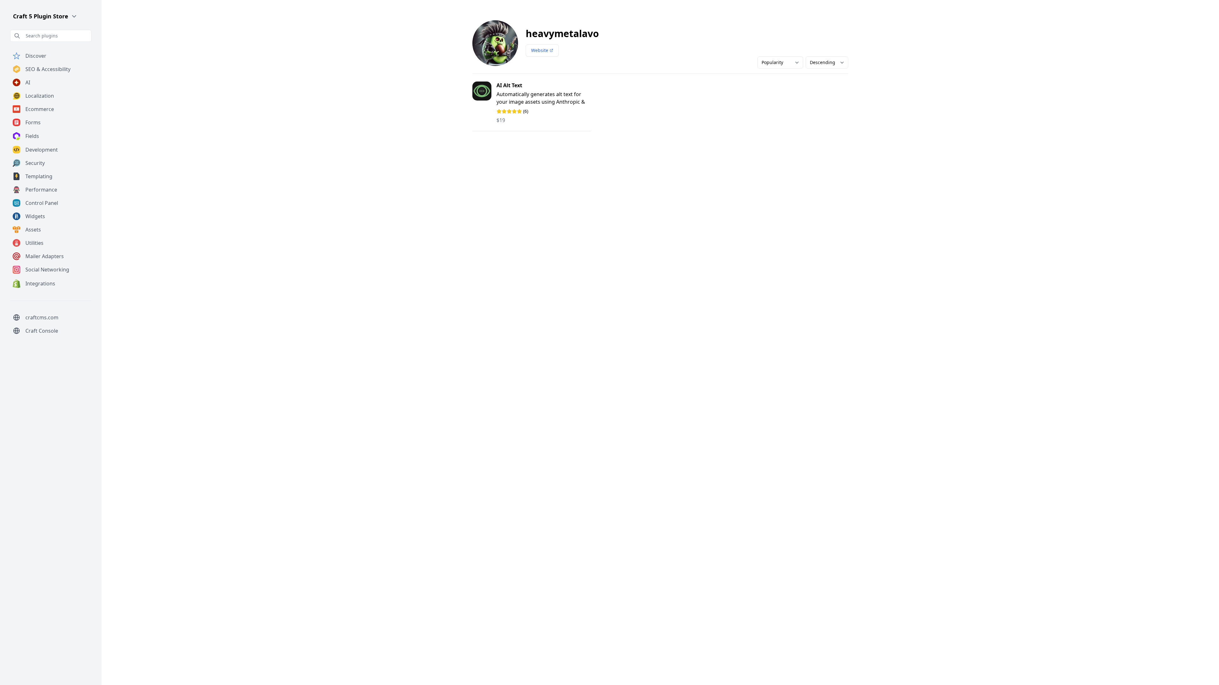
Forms (33, 122)
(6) (520, 111)
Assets (33, 229)
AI (27, 82)
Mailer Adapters (44, 256)
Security (35, 163)
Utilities (34, 242)
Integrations (40, 283)
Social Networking (47, 269)
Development (41, 149)
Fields (32, 136)
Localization (39, 95)
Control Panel (41, 202)
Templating (38, 176)
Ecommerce (39, 109)
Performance (41, 189)
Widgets (35, 216)
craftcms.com (41, 317)
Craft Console (41, 330)
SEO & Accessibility (47, 69)
